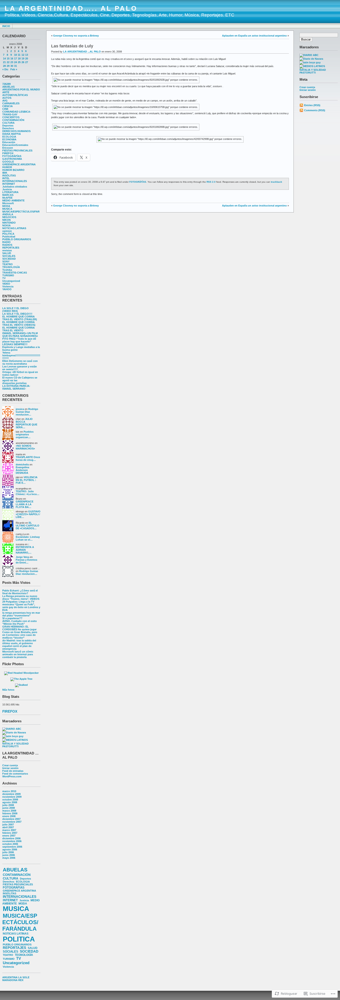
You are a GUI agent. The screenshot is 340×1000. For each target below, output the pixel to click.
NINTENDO (9, 222)
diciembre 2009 (11, 794)
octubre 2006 (10, 844)
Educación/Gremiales (15, 145)
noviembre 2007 (12, 821)
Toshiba (7, 269)
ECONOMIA (9, 139)
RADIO (6, 242)
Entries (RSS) (312, 105)
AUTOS (6, 97)
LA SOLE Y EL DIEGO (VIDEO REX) (15, 309)
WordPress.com (12, 776)
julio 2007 (8, 824)
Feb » (13, 69)
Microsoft (8, 203)
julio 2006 (8, 852)
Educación (8, 142)
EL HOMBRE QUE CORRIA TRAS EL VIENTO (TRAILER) (19, 318)
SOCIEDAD (9, 258)
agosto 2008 (9, 802)
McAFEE (7, 197)
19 (23, 58)
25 (19, 62)
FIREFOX (7, 153)
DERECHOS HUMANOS (16, 131)
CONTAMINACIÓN (13, 120)
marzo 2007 (9, 830)
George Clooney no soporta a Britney (76, 35)
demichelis (22, 464)
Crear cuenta (10, 765)
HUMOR (7, 167)
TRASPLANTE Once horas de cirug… (28, 458)
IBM (4, 172)
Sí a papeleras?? (12, 618)
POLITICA (8, 233)
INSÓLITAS (9, 175)
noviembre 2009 (12, 796)
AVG (5, 100)
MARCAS (7, 195)
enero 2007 (8, 835)
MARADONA (10, 980)
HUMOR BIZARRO (13, 170)
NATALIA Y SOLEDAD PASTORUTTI (15, 745)
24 (15, 62)
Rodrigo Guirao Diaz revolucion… (27, 412)
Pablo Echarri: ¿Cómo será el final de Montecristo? (20, 592)
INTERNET (8, 183)
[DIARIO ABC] (11, 728)
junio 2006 (8, 855)
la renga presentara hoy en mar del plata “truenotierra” (21, 614)
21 (4, 62)
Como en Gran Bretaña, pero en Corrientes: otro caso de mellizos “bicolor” (19, 635)
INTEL (6, 178)
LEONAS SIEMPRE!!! (15, 344)
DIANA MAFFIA (11, 133)
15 (8, 58)
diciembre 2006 (11, 838)
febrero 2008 (9, 813)
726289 (6, 84)
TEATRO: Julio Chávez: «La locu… (27, 492)
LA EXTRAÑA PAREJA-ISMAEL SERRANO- (16, 387)
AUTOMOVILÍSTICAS (15, 95)
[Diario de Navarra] (14, 732)
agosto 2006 (9, 849)
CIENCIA (7, 106)
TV (4, 278)
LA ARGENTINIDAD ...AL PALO (82, 51)
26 (23, 62)
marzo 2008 (9, 810)
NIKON (6, 219)
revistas (7, 250)
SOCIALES (8, 256)
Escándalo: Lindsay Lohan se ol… (28, 538)
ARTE (5, 92)
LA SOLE (23, 977)
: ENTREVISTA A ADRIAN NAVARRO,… (25, 548)
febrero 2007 (9, 832)
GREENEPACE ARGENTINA (19, 164)
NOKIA (6, 225)
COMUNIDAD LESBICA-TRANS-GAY (16, 113)
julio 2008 (8, 805)
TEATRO (7, 264)
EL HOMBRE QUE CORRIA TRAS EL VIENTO (18, 329)
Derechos (8, 128)
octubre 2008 (10, 799)
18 (19, 58)
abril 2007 (8, 827)
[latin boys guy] (12, 736)
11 (19, 54)
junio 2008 (8, 807)
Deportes (7, 125)
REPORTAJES (10, 247)
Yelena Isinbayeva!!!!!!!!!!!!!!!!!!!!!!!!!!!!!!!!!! (21, 355)
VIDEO (6, 283)
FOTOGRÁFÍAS (11, 156)
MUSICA (7, 208)
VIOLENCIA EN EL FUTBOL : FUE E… (26, 480)
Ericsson (7, 147)
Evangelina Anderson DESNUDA (22, 470)
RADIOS (7, 244)
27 (26, 62)
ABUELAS (8, 86)
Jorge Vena (22, 557)
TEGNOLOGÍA (11, 267)
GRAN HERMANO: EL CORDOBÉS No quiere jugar (19, 628)
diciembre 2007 (11, 819)
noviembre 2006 (12, 841)
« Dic (5, 69)
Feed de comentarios (15, 773)
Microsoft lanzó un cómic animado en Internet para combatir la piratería (17, 654)
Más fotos (8, 689)
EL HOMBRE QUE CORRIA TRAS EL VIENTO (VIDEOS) (18, 323)
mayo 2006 (8, 857)
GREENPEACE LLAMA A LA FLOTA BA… (24, 504)
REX (20, 980)
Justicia (7, 189)
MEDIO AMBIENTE (13, 200)
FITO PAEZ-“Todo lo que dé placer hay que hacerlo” (19, 340)
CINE (5, 109)
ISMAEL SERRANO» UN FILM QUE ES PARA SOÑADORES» (20, 334)
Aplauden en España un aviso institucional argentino (254, 35)
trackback (276, 182)
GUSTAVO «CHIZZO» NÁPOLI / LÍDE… (28, 514)
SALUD (6, 253)
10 (15, 54)
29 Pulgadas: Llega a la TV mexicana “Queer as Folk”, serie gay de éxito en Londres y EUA (21, 605)
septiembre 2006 (12, 846)
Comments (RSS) (314, 110)
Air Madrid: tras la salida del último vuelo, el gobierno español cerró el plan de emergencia (19, 644)
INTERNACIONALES (14, 181)
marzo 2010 (9, 791)
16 (11, 58)
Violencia (7, 286)
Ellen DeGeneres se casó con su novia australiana (20, 362)
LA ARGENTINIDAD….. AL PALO (71, 8)
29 (8, 66)
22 (8, 62)
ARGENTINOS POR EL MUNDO (21, 89)
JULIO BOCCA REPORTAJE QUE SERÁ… (26, 423)
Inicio (6, 26)
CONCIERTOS (10, 117)
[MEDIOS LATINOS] (15, 739)
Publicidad (8, 236)
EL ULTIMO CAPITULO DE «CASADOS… (27, 525)
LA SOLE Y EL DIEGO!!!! (17, 313)
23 (11, 62)
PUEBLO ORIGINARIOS (16, 239)
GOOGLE (8, 161)
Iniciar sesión (10, 768)
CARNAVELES (10, 103)
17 (15, 58)
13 (26, 54)
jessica (20, 409)
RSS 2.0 (211, 182)
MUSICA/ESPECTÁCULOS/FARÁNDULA (20, 922)
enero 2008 (8, 816)
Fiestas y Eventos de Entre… (26, 561)
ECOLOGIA (9, 136)
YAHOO (7, 289)
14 (4, 58)
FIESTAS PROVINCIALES (17, 150)
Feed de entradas (12, 770)
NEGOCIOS (9, 217)
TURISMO (8, 275)
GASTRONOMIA (12, 158)
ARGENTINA (10, 977)
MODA (6, 206)
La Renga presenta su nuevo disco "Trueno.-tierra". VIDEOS (20, 597)
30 (11, 66)
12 (23, 54)
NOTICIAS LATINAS (14, 228)
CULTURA (8, 122)
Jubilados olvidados (14, 186)
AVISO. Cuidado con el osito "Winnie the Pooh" (19, 622)
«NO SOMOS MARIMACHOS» (25, 447)
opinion (7, 231)
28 (4, 66)
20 (26, 58)
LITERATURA (10, 192)
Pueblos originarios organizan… (25, 434)
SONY (5, 261)
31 (15, 66)
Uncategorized (11, 281)
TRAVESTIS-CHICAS (14, 272)
